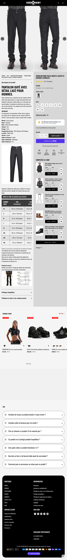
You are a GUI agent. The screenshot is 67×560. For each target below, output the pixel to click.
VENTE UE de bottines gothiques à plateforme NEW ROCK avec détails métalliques (38, 349)
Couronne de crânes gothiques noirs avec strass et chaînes (54, 195)
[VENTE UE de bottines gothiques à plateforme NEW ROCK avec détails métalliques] (39, 332)
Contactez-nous (8, 525)
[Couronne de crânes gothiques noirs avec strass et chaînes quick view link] (61, 206)
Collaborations (7, 516)
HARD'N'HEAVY (24, 546)
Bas (8, 76)
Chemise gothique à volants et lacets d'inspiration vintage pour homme (53, 179)
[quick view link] (23, 345)
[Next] (64, 39)
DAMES (6, 485)
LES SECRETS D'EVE (38, 536)
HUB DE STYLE (7, 500)
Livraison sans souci (38, 505)
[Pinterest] (41, 513)
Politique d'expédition (8, 292)
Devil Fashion (10, 121)
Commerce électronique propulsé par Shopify (39, 546)
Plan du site (7, 528)
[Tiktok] (44, 513)
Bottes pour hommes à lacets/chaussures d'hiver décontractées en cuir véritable (54, 227)
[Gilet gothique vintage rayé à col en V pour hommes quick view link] (61, 173)
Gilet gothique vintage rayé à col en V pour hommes (53, 164)
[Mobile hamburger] (4, 3)
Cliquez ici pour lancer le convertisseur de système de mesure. (17, 249)
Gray (48, 185)
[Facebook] (35, 513)
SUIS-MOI (37, 510)
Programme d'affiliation (10, 514)
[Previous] (2, 39)
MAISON (6, 494)
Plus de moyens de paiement (50, 146)
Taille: (53, 167)
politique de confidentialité (40, 488)
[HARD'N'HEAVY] (33, 3)
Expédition (43, 88)
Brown (47, 217)
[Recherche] (58, 3)
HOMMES (6, 488)
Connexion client (8, 519)
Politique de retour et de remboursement (14, 298)
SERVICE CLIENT (9, 510)
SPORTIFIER (36, 539)
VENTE (6, 503)
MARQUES (6, 497)
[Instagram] (38, 513)
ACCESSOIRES (7, 491)
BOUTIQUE (7, 481)
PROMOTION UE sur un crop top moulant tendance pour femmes (12, 349)
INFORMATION (38, 481)
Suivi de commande (9, 522)
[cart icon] (62, 3)
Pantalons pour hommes (17, 76)
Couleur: (46, 167)
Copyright (36, 503)
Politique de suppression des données (42, 497)
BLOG (5, 505)
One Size (55, 201)
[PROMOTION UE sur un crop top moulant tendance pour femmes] (14, 332)
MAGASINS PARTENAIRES (42, 532)
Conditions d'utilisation (39, 500)
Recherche (36, 485)
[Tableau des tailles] (61, 169)
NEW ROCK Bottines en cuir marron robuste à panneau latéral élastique (53, 212)
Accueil (3, 76)
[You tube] (47, 513)
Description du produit (8, 82)
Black (48, 169)
